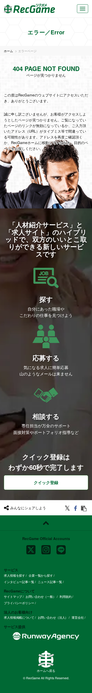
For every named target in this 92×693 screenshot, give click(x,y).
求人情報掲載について (19, 617)
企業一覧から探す (41, 575)
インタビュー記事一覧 (19, 581)
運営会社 (78, 617)
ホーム (8, 51)
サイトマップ (13, 596)
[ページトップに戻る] (46, 523)
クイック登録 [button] (46, 482)
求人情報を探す (14, 575)
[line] (61, 547)
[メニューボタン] (82, 8)
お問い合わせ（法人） (53, 617)
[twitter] (68, 509)
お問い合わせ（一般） (41, 596)
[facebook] (76, 509)
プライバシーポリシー (19, 603)
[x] (31, 547)
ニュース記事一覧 (50, 581)
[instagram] (46, 547)
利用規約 (66, 596)
